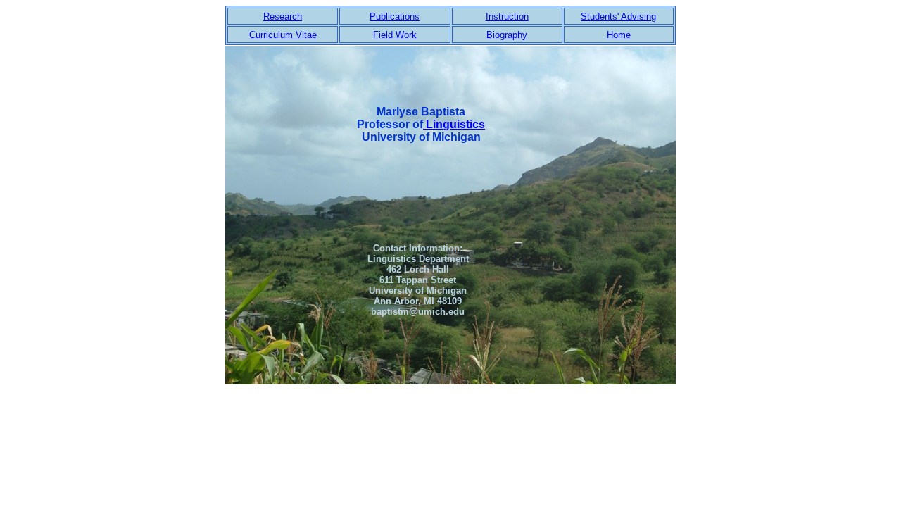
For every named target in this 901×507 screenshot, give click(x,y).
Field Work (395, 35)
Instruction (507, 16)
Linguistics (454, 124)
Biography (506, 35)
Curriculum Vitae (283, 35)
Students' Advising (618, 16)
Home (619, 35)
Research (282, 16)
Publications (395, 16)
